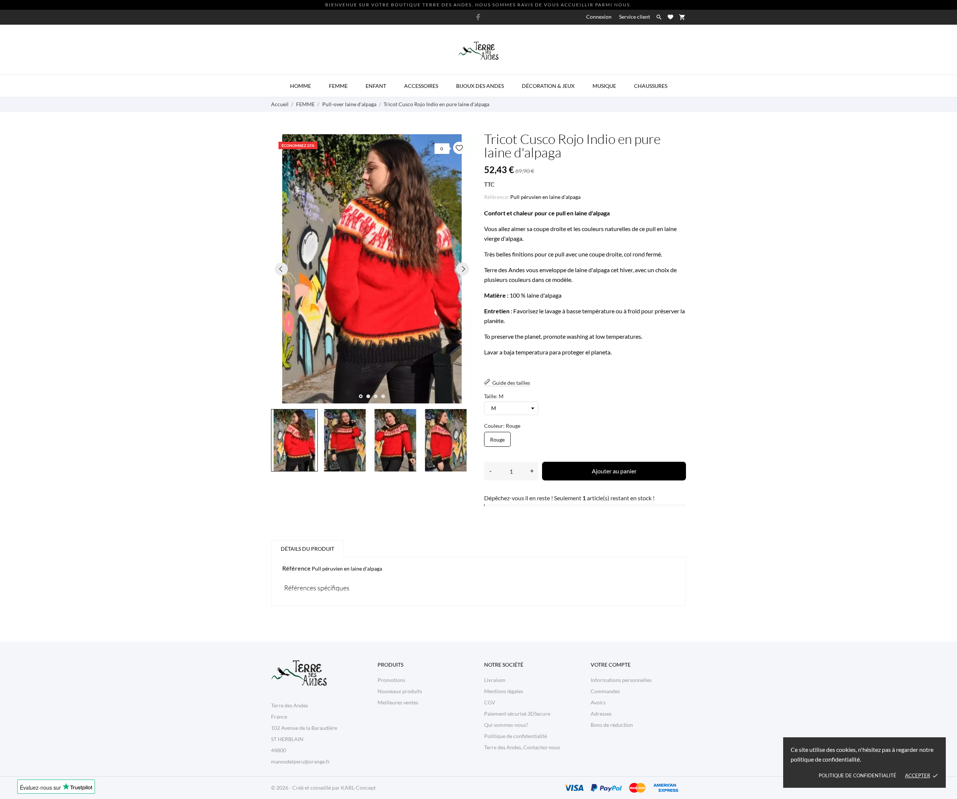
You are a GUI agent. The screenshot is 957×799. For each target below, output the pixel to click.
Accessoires (421, 86)
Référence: (496, 197)
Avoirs (598, 702)
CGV (489, 702)
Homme (300, 86)
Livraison (494, 680)
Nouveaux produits (400, 691)
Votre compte (611, 664)
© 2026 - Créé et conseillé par (306, 787)
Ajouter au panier (614, 470)
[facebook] (478, 17)
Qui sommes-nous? (506, 725)
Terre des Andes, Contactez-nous (522, 747)
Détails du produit (307, 549)
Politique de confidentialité (857, 775)
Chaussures (650, 86)
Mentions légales (503, 691)
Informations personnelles (621, 680)
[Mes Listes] (670, 17)
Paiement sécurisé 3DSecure (517, 713)
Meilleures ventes (398, 702)
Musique (604, 86)
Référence (296, 568)
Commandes (605, 691)
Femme (338, 86)
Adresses (601, 713)
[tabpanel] (372, 268)
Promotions (391, 680)
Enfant (376, 86)
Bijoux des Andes (480, 86)
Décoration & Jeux (548, 86)
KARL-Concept (358, 787)
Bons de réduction (612, 725)
